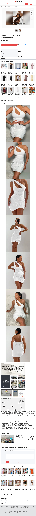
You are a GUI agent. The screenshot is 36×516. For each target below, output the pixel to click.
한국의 (6, 509)
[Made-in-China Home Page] (18, 1)
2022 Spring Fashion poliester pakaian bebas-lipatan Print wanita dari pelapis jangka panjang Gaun (18, 71)
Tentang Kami (2, 506)
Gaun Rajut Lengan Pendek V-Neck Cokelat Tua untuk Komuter (10, 94)
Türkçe (21, 509)
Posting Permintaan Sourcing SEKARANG (24, 462)
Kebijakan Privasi (18, 506)
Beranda (2, 6)
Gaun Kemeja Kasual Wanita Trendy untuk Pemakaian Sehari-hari (32, 82)
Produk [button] (9, 3)
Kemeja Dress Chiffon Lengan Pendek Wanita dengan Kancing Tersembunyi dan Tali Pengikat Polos (4, 82)
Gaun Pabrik (3, 499)
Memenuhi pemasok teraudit (11, 507)
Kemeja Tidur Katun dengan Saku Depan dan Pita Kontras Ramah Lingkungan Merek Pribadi (24, 82)
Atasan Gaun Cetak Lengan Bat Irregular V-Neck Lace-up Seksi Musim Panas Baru (32, 94)
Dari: (5, 450)
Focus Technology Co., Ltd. (15, 511)
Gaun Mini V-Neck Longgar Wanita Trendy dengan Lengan (31, 71)
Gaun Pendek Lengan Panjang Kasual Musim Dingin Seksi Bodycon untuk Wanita (4, 94)
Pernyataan (7, 506)
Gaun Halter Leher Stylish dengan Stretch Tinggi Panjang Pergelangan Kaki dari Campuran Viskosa (11, 71)
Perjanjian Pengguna (12, 506)
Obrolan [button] (27, 44)
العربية (8, 509)
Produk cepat (32, 506)
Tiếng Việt (24, 509)
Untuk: (5, 452)
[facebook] (25, 507)
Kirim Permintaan (9, 44)
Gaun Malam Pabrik (24, 499)
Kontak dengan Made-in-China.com (25, 506)
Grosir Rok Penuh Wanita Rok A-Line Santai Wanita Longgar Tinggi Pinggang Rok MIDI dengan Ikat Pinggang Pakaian (11, 82)
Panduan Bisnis (22, 507)
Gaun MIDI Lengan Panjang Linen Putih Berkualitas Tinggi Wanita (17, 94)
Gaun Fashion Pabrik (10, 499)
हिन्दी (15, 509)
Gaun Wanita (31, 499)
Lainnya (2, 503)
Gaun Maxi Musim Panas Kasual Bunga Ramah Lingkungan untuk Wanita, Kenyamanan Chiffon (4, 71)
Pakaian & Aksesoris (7, 6)
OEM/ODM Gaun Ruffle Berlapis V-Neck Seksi (32, 488)
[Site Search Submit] (26, 4)
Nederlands (12, 509)
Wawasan (17, 507)
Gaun (11, 6)
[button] (1, 1)
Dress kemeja (15, 6)
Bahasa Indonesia (29, 509)
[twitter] (27, 507)
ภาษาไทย (18, 509)
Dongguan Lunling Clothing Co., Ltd (8, 37)
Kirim (7, 462)
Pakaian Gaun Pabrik (17, 499)
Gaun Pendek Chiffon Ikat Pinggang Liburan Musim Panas (4, 488)
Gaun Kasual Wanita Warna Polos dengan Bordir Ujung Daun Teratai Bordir (18, 82)
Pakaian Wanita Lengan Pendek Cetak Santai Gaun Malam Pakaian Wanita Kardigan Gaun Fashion (25, 71)
